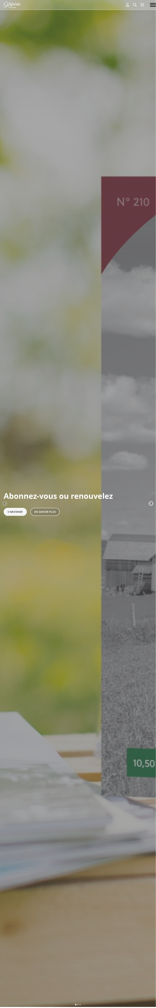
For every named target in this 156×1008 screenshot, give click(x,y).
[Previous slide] (4, 503)
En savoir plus (45, 512)
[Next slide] (151, 503)
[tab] (76, 1004)
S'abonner (15, 512)
